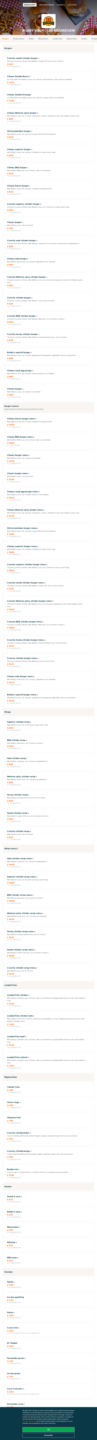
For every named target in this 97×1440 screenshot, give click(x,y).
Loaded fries (57, 39)
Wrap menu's (43, 39)
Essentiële (48, 1435)
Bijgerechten (72, 39)
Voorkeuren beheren (29, 1421)
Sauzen (84, 39)
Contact (61, 5)
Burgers (5, 39)
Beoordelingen (46, 5)
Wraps (31, 39)
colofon (72, 5)
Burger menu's (18, 39)
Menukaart (29, 5)
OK (48, 1430)
